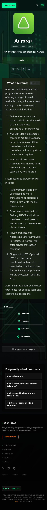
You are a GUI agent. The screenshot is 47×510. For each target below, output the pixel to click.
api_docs (6, 458)
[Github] (9, 468)
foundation (8, 453)
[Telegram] (23, 69)
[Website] (13, 69)
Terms (24, 475)
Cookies (5, 475)
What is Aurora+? (17, 376)
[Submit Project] (26, 501)
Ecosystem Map (9, 445)
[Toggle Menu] (42, 5)
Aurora (32, 46)
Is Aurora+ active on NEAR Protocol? (20, 404)
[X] (3, 468)
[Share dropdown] (34, 69)
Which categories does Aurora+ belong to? (22, 384)
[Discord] (29, 69)
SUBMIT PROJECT (10, 437)
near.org (6, 449)
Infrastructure (18, 46)
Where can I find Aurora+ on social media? (21, 394)
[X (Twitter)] (18, 69)
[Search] (37, 5)
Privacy (15, 475)
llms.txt (6, 462)
